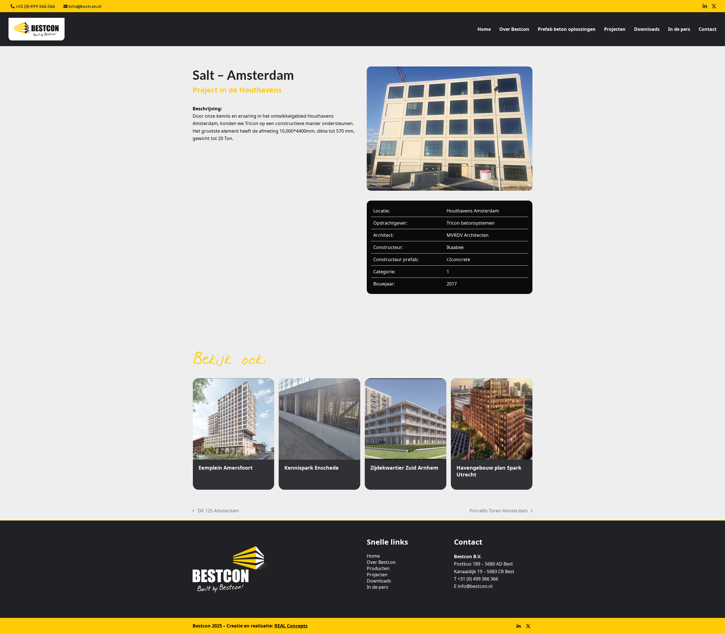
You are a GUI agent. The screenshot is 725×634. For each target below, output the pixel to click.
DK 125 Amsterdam (216, 511)
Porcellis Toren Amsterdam (499, 511)
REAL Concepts (291, 626)
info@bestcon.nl (85, 6)
